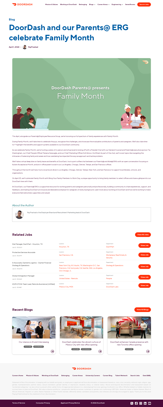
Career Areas (102, 4)
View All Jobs (143, 235)
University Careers (93, 375)
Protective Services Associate (23, 252)
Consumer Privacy (43, 403)
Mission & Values (51, 4)
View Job (144, 245)
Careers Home (17, 375)
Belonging (83, 4)
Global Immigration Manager (23, 276)
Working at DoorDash (68, 4)
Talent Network (121, 375)
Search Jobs (144, 4)
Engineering (116, 4)
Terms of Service (18, 403)
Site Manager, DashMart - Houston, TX (27, 244)
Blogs (91, 4)
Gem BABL (147, 375)
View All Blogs (143, 310)
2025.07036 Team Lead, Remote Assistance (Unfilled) (33, 284)
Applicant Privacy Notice (70, 403)
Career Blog (107, 375)
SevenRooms (130, 4)
